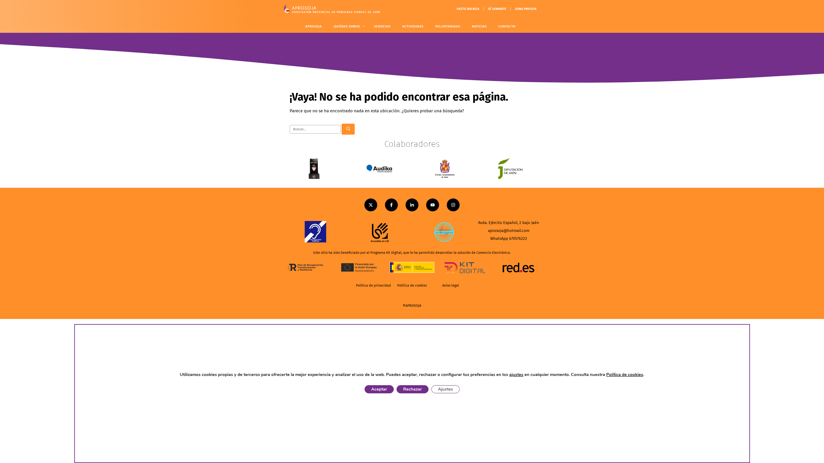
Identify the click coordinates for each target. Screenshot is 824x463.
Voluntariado (447, 26)
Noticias (479, 26)
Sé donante (497, 9)
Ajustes (445, 389)
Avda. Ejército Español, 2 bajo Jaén (508, 222)
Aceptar (379, 389)
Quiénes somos (347, 26)
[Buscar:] (316, 128)
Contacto (506, 26)
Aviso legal (450, 285)
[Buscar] (348, 129)
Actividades (412, 26)
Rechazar (412, 389)
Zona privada (525, 9)
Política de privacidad (373, 285)
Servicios (382, 26)
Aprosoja (313, 26)
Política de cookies (412, 285)
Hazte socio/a (468, 9)
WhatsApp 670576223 (508, 238)
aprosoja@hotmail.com (508, 230)
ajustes (516, 374)
